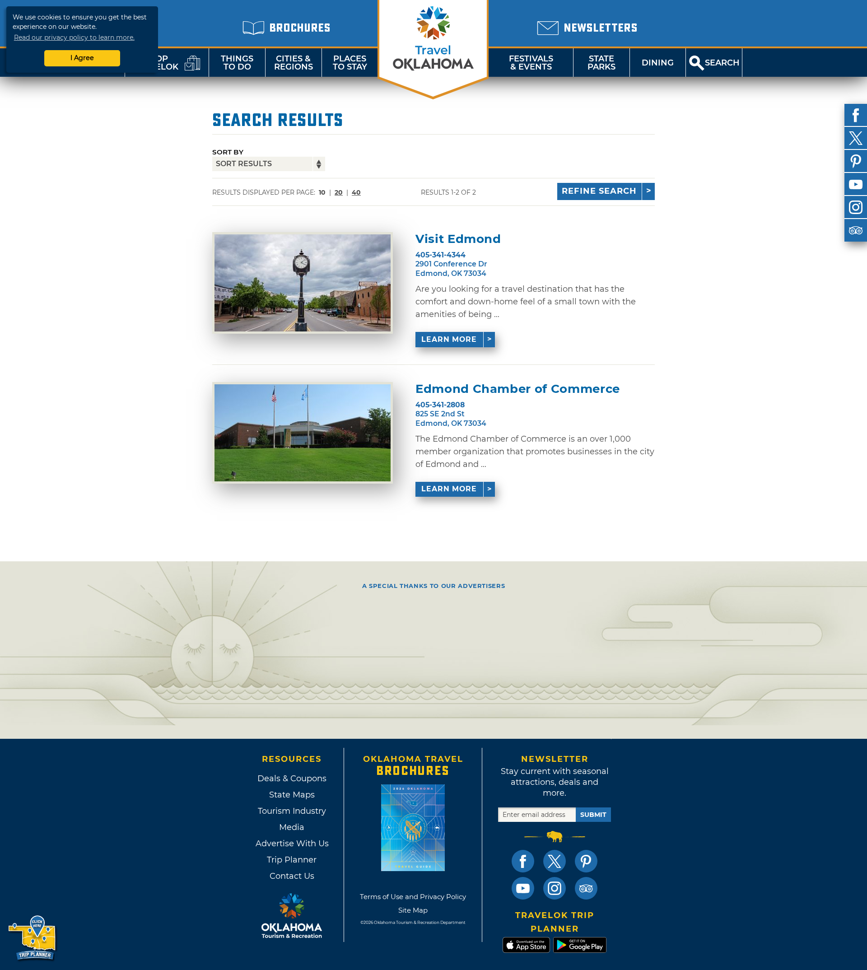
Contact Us (292, 876)
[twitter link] (554, 861)
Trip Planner (292, 860)
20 (339, 192)
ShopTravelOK (155, 63)
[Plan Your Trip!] (33, 938)
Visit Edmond (458, 239)
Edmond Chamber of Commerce (517, 389)
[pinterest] (855, 161)
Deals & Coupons (291, 778)
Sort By (227, 152)
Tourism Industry (292, 811)
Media (291, 827)
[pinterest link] (586, 861)
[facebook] (855, 115)
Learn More (449, 339)
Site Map (413, 910)
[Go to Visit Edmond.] (302, 283)
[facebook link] (523, 861)
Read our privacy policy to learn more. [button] (74, 37)
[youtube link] (523, 888)
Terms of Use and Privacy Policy (413, 896)
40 (356, 192)
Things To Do (237, 63)
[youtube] (855, 184)
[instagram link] (554, 888)
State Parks (601, 63)
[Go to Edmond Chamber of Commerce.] (302, 433)
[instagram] (855, 207)
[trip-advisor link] (586, 888)
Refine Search (599, 191)
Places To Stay (350, 63)
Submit (593, 815)
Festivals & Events (531, 63)
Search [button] (722, 63)
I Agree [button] (82, 58)
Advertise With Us (292, 844)
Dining (658, 63)
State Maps (292, 795)
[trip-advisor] (855, 230)
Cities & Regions (293, 63)
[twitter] (855, 138)
